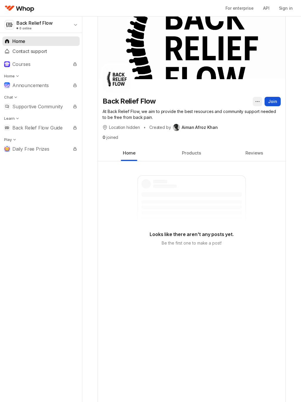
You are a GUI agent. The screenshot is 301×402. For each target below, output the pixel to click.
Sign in (286, 8)
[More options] (257, 101)
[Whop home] (19, 8)
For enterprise (239, 8)
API (266, 8)
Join (272, 101)
